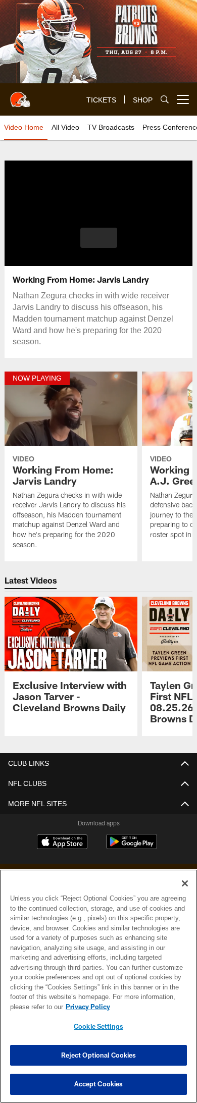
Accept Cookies (98, 1084)
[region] (98, 986)
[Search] (165, 100)
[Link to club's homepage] (20, 95)
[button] (99, 238)
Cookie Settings (98, 1026)
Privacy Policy (86, 1007)
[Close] (185, 883)
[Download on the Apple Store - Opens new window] (62, 843)
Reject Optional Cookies (98, 1055)
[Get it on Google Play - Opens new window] (131, 846)
